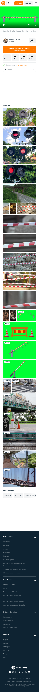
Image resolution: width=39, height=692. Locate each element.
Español (5, 684)
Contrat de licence (9, 624)
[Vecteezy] (3, 3)
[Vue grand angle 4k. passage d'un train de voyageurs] (19, 477)
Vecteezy (6, 582)
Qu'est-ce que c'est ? (21, 65)
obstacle (8, 532)
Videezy (5, 585)
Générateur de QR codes (11, 612)
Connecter (28, 3)
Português (6, 688)
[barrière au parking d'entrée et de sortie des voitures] (19, 458)
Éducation (6, 593)
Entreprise (6, 589)
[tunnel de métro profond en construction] (13, 208)
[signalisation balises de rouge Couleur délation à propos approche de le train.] (19, 173)
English (5, 681)
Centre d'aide (7, 658)
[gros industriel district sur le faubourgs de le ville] (6, 208)
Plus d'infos (8, 69)
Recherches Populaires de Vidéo (14, 646)
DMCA (5, 627)
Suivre (32, 42)
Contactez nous (8, 662)
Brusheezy (6, 578)
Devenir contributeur (10, 669)
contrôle (18, 532)
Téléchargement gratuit (19, 49)
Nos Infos (6, 665)
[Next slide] (31, 532)
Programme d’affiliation (11, 631)
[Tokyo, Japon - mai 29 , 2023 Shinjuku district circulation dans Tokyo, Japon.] (19, 439)
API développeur (8, 596)
